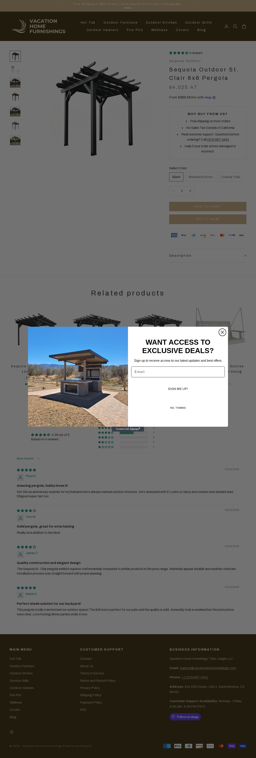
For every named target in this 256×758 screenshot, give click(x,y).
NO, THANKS (178, 408)
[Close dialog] (222, 332)
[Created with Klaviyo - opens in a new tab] (128, 429)
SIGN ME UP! (178, 389)
